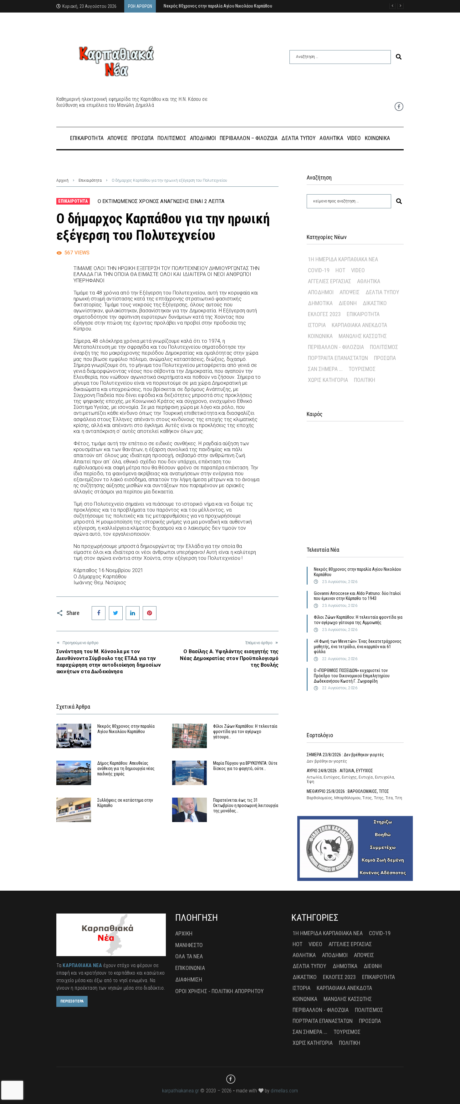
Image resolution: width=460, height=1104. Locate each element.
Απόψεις (350, 292)
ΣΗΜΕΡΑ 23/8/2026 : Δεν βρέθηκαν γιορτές (345, 754)
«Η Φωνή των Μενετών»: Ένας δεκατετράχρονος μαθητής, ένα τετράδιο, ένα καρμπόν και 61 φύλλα (357, 646)
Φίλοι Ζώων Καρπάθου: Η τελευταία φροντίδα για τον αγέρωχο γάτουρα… (245, 731)
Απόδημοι (321, 292)
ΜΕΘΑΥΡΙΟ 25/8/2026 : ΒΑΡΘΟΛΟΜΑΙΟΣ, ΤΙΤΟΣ (348, 791)
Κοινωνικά (320, 336)
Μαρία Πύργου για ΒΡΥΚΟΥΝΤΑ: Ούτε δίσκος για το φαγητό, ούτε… (245, 766)
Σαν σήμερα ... (325, 369)
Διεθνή (348, 303)
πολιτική (364, 380)
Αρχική (62, 180)
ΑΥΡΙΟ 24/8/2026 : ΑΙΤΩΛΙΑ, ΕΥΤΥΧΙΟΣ (340, 770)
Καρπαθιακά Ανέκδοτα (359, 325)
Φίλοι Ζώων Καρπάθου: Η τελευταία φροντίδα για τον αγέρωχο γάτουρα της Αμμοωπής (358, 620)
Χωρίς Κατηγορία (328, 380)
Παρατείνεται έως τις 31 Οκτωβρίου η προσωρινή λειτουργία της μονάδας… (245, 805)
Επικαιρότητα (90, 180)
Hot (340, 270)
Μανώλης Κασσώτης (363, 336)
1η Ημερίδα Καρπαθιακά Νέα (343, 259)
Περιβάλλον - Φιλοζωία (336, 347)
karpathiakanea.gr (180, 1091)
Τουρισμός (362, 369)
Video (358, 270)
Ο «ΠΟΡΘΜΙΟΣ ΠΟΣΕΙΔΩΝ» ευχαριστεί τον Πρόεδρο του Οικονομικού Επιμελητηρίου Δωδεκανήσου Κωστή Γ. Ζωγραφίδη (352, 676)
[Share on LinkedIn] (133, 613)
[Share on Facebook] (98, 613)
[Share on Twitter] (116, 613)
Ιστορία (317, 325)
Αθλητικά (368, 281)
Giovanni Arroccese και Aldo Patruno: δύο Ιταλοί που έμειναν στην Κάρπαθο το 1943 (357, 596)
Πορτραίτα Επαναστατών (338, 358)
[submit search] (398, 57)
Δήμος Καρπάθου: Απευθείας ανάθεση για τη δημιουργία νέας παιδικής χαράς (126, 768)
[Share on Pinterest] (149, 613)
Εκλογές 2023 (324, 314)
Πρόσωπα (385, 358)
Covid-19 (319, 270)
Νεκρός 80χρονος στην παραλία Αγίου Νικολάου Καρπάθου (126, 729)
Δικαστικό (375, 303)
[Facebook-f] (399, 106)
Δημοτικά (320, 303)
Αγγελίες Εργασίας (329, 281)
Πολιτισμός (384, 347)
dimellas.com (284, 1091)
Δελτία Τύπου (382, 292)
